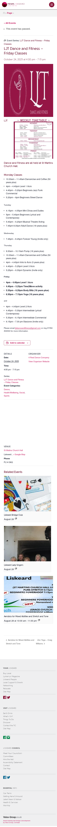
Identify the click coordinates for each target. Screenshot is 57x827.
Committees (8, 756)
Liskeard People (10, 679)
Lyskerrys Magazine (11, 676)
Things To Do (8, 719)
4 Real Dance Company (38, 357)
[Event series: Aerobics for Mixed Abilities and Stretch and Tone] (39, 620)
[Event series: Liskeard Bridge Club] (16, 518)
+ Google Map (19, 454)
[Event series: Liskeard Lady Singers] (16, 568)
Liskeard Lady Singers (13, 565)
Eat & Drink (7, 713)
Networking (8, 686)
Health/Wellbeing (11, 392)
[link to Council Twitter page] (8, 777)
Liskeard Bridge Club (13, 515)
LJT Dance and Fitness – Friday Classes (14, 381)
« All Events (10, 22)
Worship (6, 805)
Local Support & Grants (13, 682)
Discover (6, 722)
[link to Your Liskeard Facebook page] (4, 697)
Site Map (6, 692)
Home (4, 13)
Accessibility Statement (12, 762)
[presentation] (27, 493)
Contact (6, 766)
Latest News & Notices (12, 799)
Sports (7, 395)
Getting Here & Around (12, 796)
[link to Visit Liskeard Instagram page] (8, 737)
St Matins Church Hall (13, 450)
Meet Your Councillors (12, 753)
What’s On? (8, 716)
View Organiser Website (38, 361)
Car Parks (7, 793)
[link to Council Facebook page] (4, 777)
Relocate (6, 689)
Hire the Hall (8, 759)
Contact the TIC (9, 726)
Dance (7, 389)
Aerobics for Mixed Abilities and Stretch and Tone (26, 616)
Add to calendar (17, 342)
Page (9, 13)
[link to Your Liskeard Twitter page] (8, 697)
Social (22, 392)
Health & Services (10, 802)
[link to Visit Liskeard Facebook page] (4, 737)
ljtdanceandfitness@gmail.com (28, 328)
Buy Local (7, 673)
